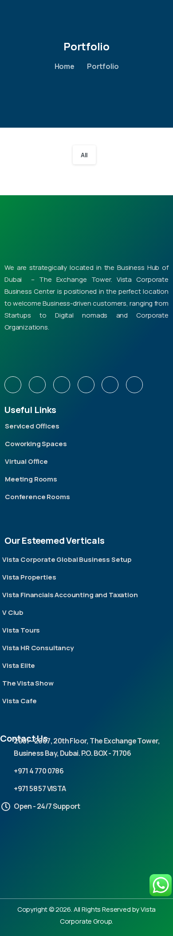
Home (65, 66)
